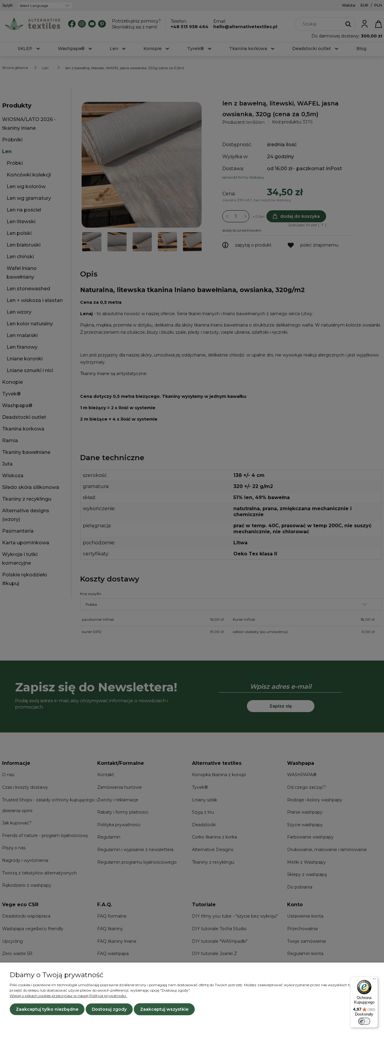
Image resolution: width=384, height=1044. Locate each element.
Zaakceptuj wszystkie (164, 1009)
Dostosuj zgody (109, 1009)
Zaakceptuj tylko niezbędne (47, 1009)
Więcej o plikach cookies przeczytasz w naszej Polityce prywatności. (68, 995)
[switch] (364, 1021)
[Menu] (374, 980)
